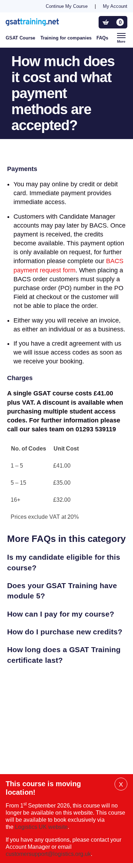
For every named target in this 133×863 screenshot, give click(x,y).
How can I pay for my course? (60, 614)
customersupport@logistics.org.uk (48, 854)
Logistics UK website (41, 827)
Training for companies (66, 38)
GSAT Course (20, 38)
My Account (115, 6)
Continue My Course (67, 6)
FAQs (102, 38)
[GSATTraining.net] (43, 22)
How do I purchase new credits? (64, 632)
